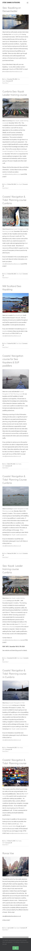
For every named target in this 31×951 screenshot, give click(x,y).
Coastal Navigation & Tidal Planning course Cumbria (14, 200)
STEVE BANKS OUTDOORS (10, 2)
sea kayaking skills (16, 34)
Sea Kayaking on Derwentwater (11, 9)
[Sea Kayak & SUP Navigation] (15, 370)
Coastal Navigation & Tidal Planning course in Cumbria (14, 673)
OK (15, 948)
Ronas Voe (8, 853)
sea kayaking (17, 315)
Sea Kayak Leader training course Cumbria (12, 569)
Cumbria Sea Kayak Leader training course (14, 93)
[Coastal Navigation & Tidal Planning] (15, 207)
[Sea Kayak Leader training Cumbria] (15, 99)
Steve (5, 79)
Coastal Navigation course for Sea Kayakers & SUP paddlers (12, 360)
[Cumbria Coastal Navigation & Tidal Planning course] (15, 681)
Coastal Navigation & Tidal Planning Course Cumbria (14, 479)
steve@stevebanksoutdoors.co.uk (13, 71)
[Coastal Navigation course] (15, 767)
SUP (3, 466)
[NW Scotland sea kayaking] (15, 294)
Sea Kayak (19, 184)
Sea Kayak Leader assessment (18, 535)
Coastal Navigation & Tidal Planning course (14, 151)
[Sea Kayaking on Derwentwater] (15, 15)
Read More (5, 83)
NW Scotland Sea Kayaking (11, 287)
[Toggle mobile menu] (28, 3)
